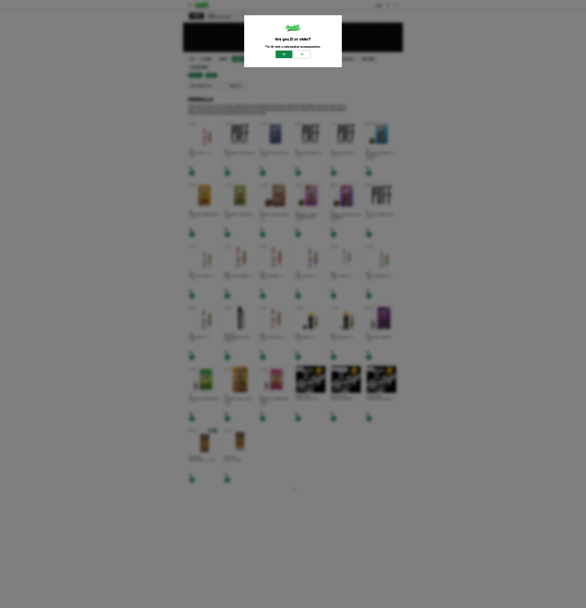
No (302, 54)
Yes (284, 54)
